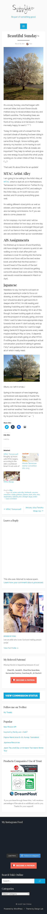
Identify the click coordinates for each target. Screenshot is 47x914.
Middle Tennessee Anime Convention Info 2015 (29, 465)
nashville (15, 497)
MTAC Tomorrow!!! (13, 509)
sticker (35, 497)
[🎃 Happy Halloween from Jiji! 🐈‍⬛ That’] (23, 839)
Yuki (30, 44)
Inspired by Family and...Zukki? (15, 732)
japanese (25, 494)
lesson (30, 494)
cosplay (13, 494)
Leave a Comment (11, 499)
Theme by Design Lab (34, 909)
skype (30, 497)
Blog (10, 490)
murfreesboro (8, 497)
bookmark (28, 492)
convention (7, 494)
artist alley (20, 492)
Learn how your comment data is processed (23, 582)
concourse (35, 492)
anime (15, 492)
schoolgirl (25, 497)
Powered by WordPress (13, 909)
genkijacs (19, 494)
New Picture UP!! (10, 727)
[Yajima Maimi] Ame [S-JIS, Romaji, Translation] (21, 737)
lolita (34, 494)
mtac (38, 494)
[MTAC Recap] (12, 476)
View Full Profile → (11, 648)
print (20, 497)
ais (11, 492)
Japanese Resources (12, 742)
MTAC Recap (9, 482)
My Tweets (8, 712)
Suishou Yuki (10, 636)
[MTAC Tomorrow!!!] (13, 460)
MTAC (6, 182)
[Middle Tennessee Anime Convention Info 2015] (30, 457)
